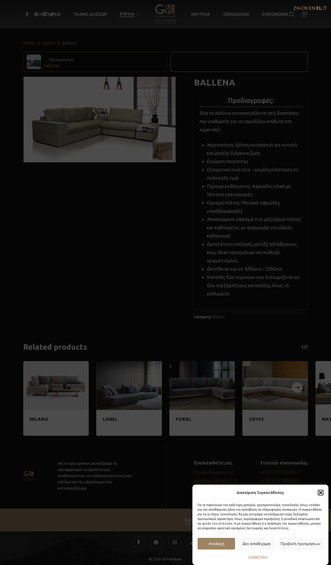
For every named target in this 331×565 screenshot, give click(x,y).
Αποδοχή (216, 543)
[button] (320, 492)
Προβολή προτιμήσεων (300, 543)
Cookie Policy (258, 557)
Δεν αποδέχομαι (256, 543)
